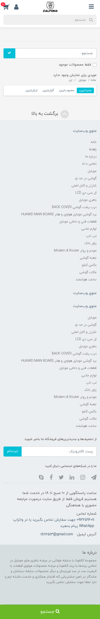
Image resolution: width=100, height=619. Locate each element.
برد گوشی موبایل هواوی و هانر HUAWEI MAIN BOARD (59, 214)
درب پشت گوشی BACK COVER (74, 207)
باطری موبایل (88, 200)
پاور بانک (90, 243)
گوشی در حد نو (86, 178)
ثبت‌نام (12, 451)
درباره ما (91, 156)
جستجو (48, 612)
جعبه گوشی (88, 258)
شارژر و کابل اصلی (84, 185)
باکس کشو (89, 265)
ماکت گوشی (88, 272)
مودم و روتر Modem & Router (75, 250)
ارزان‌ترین (31, 90)
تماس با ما (89, 164)
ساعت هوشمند (86, 279)
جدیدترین (85, 90)
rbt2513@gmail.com (57, 534)
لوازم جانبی (89, 229)
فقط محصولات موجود (75, 64)
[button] (8, 7)
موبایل (92, 171)
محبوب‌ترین (66, 90)
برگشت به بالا (45, 113)
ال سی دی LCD (86, 193)
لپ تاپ (91, 236)
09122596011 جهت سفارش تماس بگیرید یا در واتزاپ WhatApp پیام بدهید (53, 522)
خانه (94, 142)
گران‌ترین (48, 90)
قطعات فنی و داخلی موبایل (78, 221)
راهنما (93, 149)
